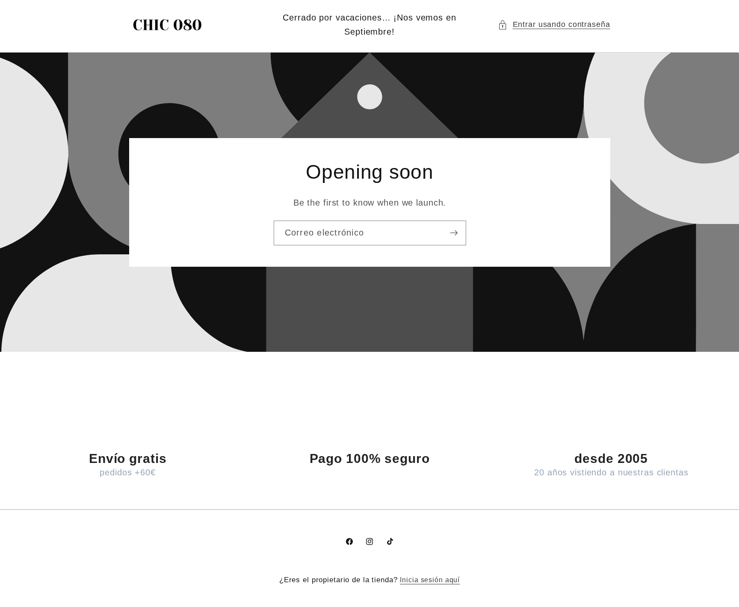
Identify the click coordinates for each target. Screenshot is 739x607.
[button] (554, 24)
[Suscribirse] (453, 232)
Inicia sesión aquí (430, 579)
